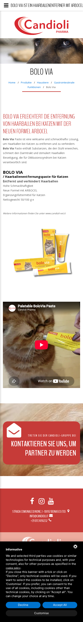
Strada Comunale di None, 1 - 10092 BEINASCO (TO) (39, 511)
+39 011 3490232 (39, 520)
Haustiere (43, 82)
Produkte (26, 82)
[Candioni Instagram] (41, 501)
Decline (23, 605)
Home (11, 82)
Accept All (60, 605)
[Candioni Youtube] (50, 501)
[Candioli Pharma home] (41, 29)
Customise (41, 613)
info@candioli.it (39, 516)
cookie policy (13, 568)
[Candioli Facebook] (32, 501)
